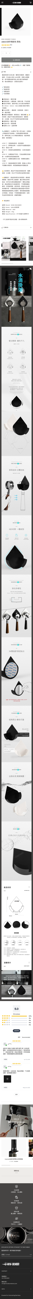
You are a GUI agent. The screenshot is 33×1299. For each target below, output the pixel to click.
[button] (16, 45)
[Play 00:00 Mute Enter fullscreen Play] (16, 22)
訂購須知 (6, 227)
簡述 (5, 71)
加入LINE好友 (15, 65)
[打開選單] (4, 2)
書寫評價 (16, 1030)
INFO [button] (3, 1289)
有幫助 (5, 1059)
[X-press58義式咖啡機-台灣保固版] (13, 1148)
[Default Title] (13, 1148)
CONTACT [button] (4, 1271)
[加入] (29, 1254)
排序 (19, 1037)
